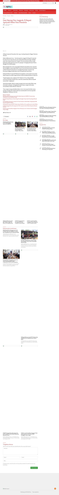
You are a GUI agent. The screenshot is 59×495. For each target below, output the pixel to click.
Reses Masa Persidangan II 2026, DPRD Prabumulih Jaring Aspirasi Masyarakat (48, 132)
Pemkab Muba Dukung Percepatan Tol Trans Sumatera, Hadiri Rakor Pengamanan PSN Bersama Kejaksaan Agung (20, 102)
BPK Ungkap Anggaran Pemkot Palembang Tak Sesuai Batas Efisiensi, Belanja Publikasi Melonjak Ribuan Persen (48, 116)
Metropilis (15, 10)
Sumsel (9, 10)
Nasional (21, 10)
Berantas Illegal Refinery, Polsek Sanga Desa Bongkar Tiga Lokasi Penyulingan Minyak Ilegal (20, 99)
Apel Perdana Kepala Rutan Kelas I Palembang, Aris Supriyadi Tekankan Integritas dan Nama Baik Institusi (48, 149)
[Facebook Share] (28, 116)
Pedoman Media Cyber (8, 12)
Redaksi (15, 12)
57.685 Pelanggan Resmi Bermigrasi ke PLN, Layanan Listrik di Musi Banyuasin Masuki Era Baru (20, 106)
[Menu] (3, 3)
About (30, 12)
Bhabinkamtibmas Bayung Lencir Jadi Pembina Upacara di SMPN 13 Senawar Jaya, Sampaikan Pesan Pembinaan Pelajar (19, 97)
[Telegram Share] (34, 116)
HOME (5, 10)
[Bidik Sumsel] (8, 6)
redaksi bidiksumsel (8, 24)
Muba (4, 18)
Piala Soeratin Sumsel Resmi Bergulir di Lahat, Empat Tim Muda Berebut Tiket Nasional (49, 145)
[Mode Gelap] (55, 3)
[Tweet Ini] (30, 116)
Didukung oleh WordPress (25, 492)
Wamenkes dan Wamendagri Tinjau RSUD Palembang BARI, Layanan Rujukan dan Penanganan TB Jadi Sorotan (48, 112)
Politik (36, 10)
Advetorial (31, 10)
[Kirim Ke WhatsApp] (37, 116)
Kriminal (26, 10)
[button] (53, 3)
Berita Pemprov (42, 10)
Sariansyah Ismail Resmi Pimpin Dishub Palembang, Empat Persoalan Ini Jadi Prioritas (48, 128)
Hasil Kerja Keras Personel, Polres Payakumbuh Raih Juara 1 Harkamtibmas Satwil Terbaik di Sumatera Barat (47, 120)
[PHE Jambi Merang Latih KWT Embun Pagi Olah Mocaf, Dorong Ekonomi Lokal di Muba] (8, 176)
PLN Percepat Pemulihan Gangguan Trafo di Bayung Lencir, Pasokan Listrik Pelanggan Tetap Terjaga (20, 109)
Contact (34, 12)
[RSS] (55, 489)
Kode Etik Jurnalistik (23, 12)
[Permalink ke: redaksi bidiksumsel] (4, 24)
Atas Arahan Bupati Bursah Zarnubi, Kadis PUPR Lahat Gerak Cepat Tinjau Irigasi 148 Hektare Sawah (49, 141)
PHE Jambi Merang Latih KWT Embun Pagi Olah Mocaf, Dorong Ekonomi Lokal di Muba (20, 104)
